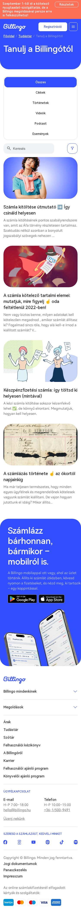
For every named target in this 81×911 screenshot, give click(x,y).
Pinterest (47, 842)
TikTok (62, 842)
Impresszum (13, 876)
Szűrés (72, 148)
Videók (41, 113)
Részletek (66, 4)
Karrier (8, 761)
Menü (73, 26)
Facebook (5, 842)
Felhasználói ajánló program (25, 768)
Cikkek (40, 92)
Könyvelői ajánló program (23, 776)
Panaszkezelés (15, 870)
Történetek (40, 103)
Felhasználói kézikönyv (22, 745)
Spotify (76, 842)
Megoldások (13, 707)
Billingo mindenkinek (20, 691)
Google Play (22, 598)
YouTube (33, 842)
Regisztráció (53, 26)
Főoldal (8, 36)
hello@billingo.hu (17, 810)
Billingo (14, 27)
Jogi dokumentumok (20, 864)
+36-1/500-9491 (57, 810)
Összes (40, 82)
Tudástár (25, 36)
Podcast (41, 123)
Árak (7, 722)
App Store (52, 598)
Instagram (19, 842)
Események (40, 134)
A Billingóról (12, 753)
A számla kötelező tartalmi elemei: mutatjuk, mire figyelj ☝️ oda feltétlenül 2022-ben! (36, 301)
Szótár (8, 737)
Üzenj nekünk (14, 819)
